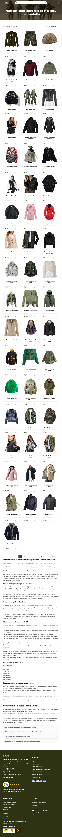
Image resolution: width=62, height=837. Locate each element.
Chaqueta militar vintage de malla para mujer (49, 252)
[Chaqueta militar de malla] (11, 386)
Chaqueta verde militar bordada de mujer (30, 311)
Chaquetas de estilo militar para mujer (49, 137)
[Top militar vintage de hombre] (49, 68)
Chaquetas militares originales (12, 196)
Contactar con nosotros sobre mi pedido (12, 774)
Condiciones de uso (7, 807)
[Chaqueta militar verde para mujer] (49, 269)
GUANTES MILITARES (7, 666)
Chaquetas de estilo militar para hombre (30, 137)
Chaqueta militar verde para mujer (49, 281)
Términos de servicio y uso (38, 772)
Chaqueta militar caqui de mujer (49, 485)
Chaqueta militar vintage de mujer (11, 80)
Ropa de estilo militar (12, 109)
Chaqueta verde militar (49, 310)
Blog (33, 761)
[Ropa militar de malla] (30, 97)
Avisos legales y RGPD (37, 774)
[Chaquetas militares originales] (11, 184)
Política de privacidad (37, 766)
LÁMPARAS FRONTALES (8, 671)
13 (41, 557)
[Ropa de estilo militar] (11, 97)
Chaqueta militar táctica (49, 514)
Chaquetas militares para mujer (30, 166)
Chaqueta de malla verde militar (49, 369)
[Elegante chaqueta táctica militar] (30, 502)
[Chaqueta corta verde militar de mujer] (11, 298)
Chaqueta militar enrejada (31, 427)
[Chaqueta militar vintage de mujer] (11, 68)
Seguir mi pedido (7, 772)
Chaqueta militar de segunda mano (49, 399)
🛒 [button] (15, 56)
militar (10, 607)
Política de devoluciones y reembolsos (41, 769)
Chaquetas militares (12, 137)
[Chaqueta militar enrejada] (30, 415)
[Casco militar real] (49, 38)
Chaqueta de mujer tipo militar (12, 339)
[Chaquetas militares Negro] (30, 184)
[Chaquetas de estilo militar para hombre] (30, 125)
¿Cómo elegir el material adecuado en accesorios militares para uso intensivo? (21, 727)
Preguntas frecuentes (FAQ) (9, 802)
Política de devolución (8, 810)
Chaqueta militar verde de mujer (31, 281)
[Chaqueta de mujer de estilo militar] (30, 327)
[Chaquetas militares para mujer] (30, 154)
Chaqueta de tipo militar (11, 369)
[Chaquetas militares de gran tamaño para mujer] (49, 154)
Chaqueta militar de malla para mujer (12, 456)
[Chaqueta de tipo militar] (11, 357)
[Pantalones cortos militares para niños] (30, 38)
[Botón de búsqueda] (45, 2)
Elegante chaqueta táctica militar (31, 515)
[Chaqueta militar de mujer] (11, 38)
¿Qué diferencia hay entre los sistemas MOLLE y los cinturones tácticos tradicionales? (22, 732)
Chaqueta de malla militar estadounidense (31, 399)
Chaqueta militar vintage (30, 80)
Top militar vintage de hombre (49, 80)
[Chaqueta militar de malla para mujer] (11, 443)
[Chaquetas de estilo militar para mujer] (49, 125)
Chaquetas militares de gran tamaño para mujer (49, 167)
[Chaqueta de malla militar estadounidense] (30, 386)
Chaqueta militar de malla (12, 398)
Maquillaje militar (6, 673)
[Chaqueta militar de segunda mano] (49, 386)
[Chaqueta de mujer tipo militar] (11, 327)
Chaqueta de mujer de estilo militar (30, 340)
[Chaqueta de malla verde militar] (49, 357)
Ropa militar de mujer (49, 109)
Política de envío (36, 764)
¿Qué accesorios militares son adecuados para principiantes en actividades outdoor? (22, 741)
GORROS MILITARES (7, 677)
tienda (32, 625)
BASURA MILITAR (6, 669)
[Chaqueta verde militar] (49, 298)
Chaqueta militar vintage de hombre (11, 281)
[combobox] (30, 3)
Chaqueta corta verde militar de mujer (12, 311)
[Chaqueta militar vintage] (30, 68)
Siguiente (54, 556)
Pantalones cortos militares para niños (30, 51)
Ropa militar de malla (30, 109)
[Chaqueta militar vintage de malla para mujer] (49, 239)
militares (10, 567)
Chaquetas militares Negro (30, 196)
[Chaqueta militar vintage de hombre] (11, 269)
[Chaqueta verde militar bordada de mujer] (30, 298)
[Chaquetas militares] (11, 125)
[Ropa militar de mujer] (49, 97)
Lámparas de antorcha (8, 668)
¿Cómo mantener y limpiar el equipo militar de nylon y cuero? (17, 736)
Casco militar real (49, 50)
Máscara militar (6, 675)
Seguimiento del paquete (9, 805)
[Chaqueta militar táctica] (49, 502)
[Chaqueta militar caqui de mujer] (49, 473)
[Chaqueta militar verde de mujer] (30, 269)
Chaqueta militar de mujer (12, 50)
